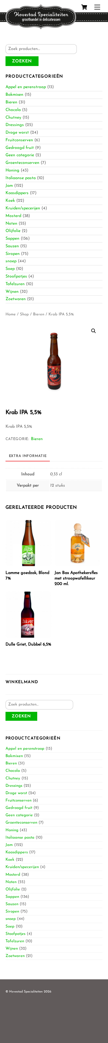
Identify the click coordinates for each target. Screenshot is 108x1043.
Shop (24, 314)
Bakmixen (14, 95)
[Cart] (84, 7)
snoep (11, 261)
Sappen (12, 238)
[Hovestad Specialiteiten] (41, 28)
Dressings (15, 125)
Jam (9, 186)
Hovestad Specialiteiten (26, 991)
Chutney (13, 117)
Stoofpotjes (16, 276)
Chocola (13, 110)
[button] (93, 331)
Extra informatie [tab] (28, 456)
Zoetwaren (16, 299)
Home (11, 314)
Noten (11, 223)
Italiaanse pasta (21, 178)
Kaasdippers (17, 193)
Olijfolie (13, 231)
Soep (10, 269)
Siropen (13, 254)
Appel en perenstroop (26, 87)
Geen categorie (20, 155)
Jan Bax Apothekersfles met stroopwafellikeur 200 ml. (76, 578)
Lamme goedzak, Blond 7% (27, 576)
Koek (10, 201)
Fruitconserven (19, 140)
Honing (12, 170)
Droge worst (17, 132)
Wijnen (12, 292)
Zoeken (22, 61)
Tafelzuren (15, 284)
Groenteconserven (22, 163)
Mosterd (13, 216)
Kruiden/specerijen (23, 208)
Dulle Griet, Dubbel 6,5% (28, 644)
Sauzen (12, 246)
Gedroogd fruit (20, 148)
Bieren (11, 102)
